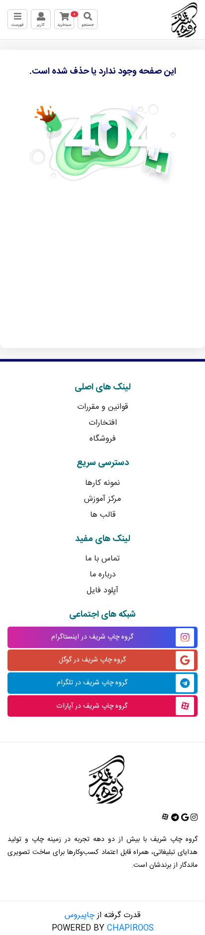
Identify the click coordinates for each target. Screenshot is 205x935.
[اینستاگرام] (193, 818)
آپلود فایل (102, 590)
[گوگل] (184, 818)
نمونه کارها (102, 483)
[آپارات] (165, 818)
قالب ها (102, 515)
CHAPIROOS (130, 928)
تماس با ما (102, 558)
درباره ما (103, 574)
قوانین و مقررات (102, 407)
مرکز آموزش (102, 499)
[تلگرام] (174, 818)
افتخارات (103, 423)
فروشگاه (103, 439)
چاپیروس (80, 915)
